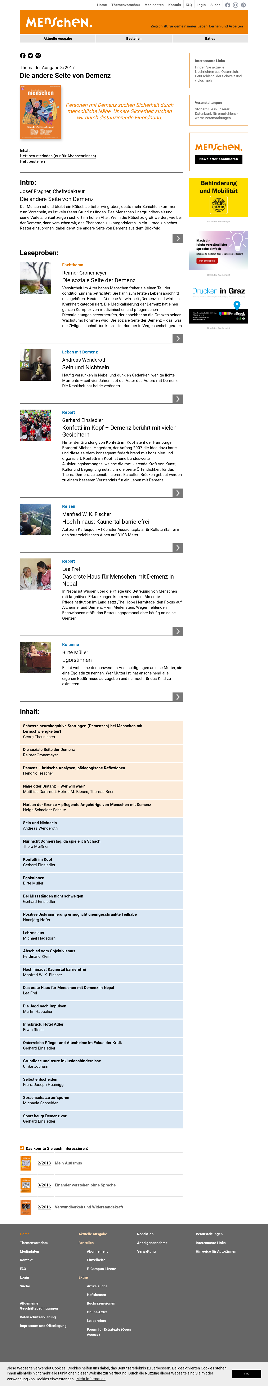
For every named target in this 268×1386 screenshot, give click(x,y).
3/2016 (44, 1185)
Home (102, 5)
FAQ (189, 5)
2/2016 (44, 1207)
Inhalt (25, 150)
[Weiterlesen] (178, 342)
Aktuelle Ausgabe (58, 38)
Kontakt (174, 5)
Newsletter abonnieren (218, 159)
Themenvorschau (125, 5)
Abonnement (97, 1251)
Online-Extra (97, 1312)
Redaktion (145, 1234)
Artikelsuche (97, 1286)
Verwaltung (146, 1251)
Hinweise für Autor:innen (216, 1251)
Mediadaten (154, 5)
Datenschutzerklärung (38, 1317)
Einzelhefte (96, 1260)
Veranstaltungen (208, 103)
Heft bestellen (32, 161)
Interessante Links (210, 61)
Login (201, 5)
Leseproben (96, 1321)
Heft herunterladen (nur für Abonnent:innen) (58, 155)
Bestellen (134, 38)
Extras (210, 38)
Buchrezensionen (101, 1303)
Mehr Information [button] (91, 1379)
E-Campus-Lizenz (101, 1269)
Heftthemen (96, 1295)
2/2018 (44, 1163)
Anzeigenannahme (152, 1243)
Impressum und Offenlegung (43, 1326)
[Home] (58, 21)
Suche (215, 5)
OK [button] (246, 1374)
